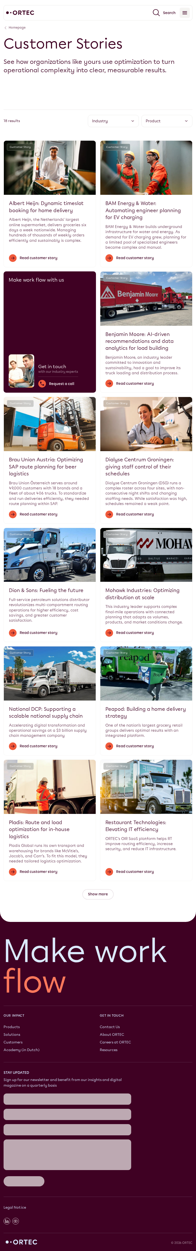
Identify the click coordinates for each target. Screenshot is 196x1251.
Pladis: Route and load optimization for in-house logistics (39, 829)
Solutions (12, 1034)
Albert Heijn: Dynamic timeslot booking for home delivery (46, 206)
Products (12, 1027)
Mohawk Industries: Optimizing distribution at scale (142, 593)
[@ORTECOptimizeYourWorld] (15, 1221)
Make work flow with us (36, 280)
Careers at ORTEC (115, 1042)
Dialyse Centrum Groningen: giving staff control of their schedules (139, 467)
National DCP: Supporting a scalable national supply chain (46, 712)
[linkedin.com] (7, 1221)
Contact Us (110, 1027)
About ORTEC (112, 1034)
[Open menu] (185, 13)
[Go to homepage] (20, 12)
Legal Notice (15, 1207)
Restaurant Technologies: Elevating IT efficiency (135, 826)
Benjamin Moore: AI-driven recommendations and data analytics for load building (139, 341)
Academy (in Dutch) (22, 1050)
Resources (108, 1050)
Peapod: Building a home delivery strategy (145, 712)
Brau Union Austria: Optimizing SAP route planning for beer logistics (46, 467)
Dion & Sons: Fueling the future (46, 590)
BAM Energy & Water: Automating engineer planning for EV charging (143, 210)
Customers (13, 1042)
